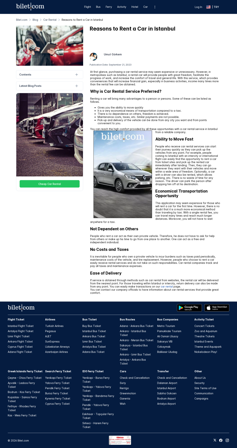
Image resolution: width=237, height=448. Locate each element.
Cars (123, 371)
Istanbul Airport (166, 388)
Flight (87, 6)
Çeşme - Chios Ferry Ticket (24, 377)
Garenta (125, 398)
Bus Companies (167, 319)
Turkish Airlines (54, 325)
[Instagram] (227, 440)
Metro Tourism (166, 325)
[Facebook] (221, 440)
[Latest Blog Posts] (77, 86)
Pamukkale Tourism (169, 331)
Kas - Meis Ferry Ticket (22, 415)
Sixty (123, 383)
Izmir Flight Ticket (18, 336)
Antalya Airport (166, 403)
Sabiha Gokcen (166, 393)
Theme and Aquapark (208, 346)
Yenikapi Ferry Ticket (58, 377)
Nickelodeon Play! (205, 351)
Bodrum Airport (166, 398)
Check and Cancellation (135, 377)
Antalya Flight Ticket (20, 331)
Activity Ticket (204, 319)
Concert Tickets (204, 325)
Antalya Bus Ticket (94, 346)
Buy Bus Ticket (91, 325)
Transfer (163, 371)
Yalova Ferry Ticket (57, 383)
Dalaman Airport (167, 383)
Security (199, 383)
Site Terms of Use (205, 388)
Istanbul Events (203, 341)
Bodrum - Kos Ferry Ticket (24, 392)
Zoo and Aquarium (205, 331)
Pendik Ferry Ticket (57, 388)
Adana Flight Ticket (20, 351)
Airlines (50, 319)
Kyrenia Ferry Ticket (57, 398)
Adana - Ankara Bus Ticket (136, 325)
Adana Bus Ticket (93, 351)
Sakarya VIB (164, 341)
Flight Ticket (16, 319)
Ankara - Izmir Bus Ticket (135, 354)
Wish (123, 403)
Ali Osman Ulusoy (167, 336)
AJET (48, 336)
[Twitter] (214, 440)
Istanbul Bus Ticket (94, 331)
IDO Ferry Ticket (93, 371)
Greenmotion (128, 393)
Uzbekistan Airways (57, 346)
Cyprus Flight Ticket (20, 346)
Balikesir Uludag (167, 351)
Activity (121, 6)
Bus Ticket (89, 319)
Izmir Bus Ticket (92, 341)
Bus (98, 6)
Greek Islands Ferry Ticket (25, 371)
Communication (203, 393)
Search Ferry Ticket (58, 371)
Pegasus (50, 331)
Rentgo (124, 388)
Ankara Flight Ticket (20, 341)
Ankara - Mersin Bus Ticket (136, 340)
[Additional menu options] (155, 7)
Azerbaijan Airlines (56, 351)
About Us (200, 377)
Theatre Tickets (204, 336)
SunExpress (52, 341)
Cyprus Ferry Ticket (57, 403)
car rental (167, 286)
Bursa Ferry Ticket (56, 393)
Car (145, 6)
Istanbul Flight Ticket (21, 325)
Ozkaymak (164, 346)
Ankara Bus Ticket (93, 336)
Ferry (109, 6)
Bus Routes (127, 319)
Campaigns (201, 398)
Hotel (134, 6)
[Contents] (77, 74)
